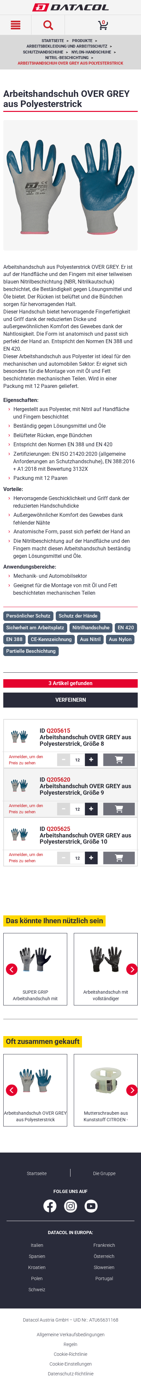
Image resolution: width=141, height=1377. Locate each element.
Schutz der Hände (78, 616)
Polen (37, 1278)
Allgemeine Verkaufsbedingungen (71, 1334)
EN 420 (126, 628)
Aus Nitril (90, 639)
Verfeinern (70, 700)
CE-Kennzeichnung (51, 639)
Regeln (70, 1344)
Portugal (104, 1278)
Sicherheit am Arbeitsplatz (35, 628)
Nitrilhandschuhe (91, 628)
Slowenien (104, 1267)
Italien (37, 1245)
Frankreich (104, 1245)
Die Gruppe (104, 1173)
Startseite (37, 1173)
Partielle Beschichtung (31, 651)
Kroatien (37, 1267)
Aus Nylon (120, 639)
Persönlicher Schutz (28, 616)
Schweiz (37, 1289)
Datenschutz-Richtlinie (70, 1373)
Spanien (37, 1256)
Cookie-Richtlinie (70, 1354)
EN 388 (14, 639)
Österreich (104, 1256)
